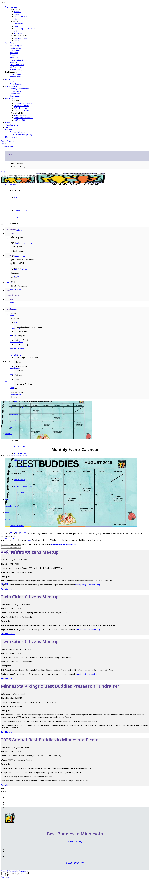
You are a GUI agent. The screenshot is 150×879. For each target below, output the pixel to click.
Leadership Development (24, 28)
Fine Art (8, 130)
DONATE (4, 584)
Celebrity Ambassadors (19, 89)
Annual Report (20, 115)
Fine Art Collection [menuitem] (17, 163)
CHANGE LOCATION (75, 863)
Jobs (16, 26)
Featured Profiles (21, 38)
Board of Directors (21, 105)
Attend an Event (16, 60)
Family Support (20, 33)
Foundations (15, 93)
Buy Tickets (6, 732)
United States (15, 74)
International (15, 77)
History (17, 19)
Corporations (15, 91)
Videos (17, 40)
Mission (17, 12)
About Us (9, 98)
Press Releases (16, 84)
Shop (7, 127)
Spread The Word (17, 65)
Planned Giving (16, 69)
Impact (17, 14)
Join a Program (16, 45)
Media (7, 79)
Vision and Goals (21, 16)
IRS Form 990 (19, 120)
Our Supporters (11, 86)
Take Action (10, 43)
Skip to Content (7, 141)
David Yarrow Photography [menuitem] (19, 167)
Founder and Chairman (23, 103)
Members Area (11, 137)
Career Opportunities (23, 110)
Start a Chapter (16, 48)
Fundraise (14, 57)
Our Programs (11, 7)
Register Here (8, 589)
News (12, 81)
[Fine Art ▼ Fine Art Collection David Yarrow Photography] (75, 148)
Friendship (18, 24)
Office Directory (20, 108)
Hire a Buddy (15, 50)
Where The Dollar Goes (23, 117)
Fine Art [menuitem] (9, 156)
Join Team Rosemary (18, 67)
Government (15, 96)
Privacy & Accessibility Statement (14, 871)
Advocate (13, 62)
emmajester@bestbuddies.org (87, 629)
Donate (13, 55)
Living (16, 31)
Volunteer (14, 52)
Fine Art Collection (17, 132)
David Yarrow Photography (21, 134)
